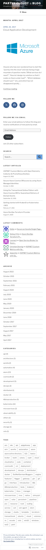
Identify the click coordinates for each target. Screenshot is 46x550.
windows (35, 520)
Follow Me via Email (14, 117)
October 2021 (8, 276)
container (27, 462)
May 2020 (7, 304)
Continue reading (10, 89)
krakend (30, 487)
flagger (17, 479)
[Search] (39, 157)
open (7, 500)
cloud (36, 458)
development (8, 381)
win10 (26, 520)
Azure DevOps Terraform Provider (16, 212)
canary (22, 458)
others (6, 418)
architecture (8, 358)
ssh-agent (23, 508)
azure (5, 372)
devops (6, 386)
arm (6, 449)
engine (38, 474)
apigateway (25, 445)
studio (16, 512)
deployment (25, 466)
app (34, 445)
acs (6, 445)
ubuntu (21, 516)
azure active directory (13, 454)
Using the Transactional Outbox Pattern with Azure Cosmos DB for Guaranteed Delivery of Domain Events (21, 193)
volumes (37, 516)
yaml (13, 525)
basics (32, 454)
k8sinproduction (9, 399)
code (19, 462)
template (25, 512)
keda (22, 487)
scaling (29, 504)
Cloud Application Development (19, 30)
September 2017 (10, 326)
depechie (13, 253)
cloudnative (9, 462)
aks (11, 445)
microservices (9, 409)
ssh (14, 508)
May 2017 (7, 336)
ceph (30, 458)
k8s (33, 483)
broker (7, 458)
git (39, 479)
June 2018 (7, 317)
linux (18, 491)
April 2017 (7, 340)
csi (17, 466)
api (4, 354)
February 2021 (9, 285)
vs (5, 520)
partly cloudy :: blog (22, 3)
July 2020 (7, 295)
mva (20, 495)
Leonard (13, 240)
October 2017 (8, 322)
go (6, 483)
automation (8, 368)
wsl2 (6, 525)
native (27, 495)
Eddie (12, 229)
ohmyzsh (36, 495)
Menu (24, 12)
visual (28, 516)
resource (13, 504)
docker (6, 395)
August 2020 (8, 290)
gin (33, 479)
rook (22, 504)
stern (32, 508)
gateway (26, 479)
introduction (24, 483)
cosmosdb (7, 377)
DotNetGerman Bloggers (23, 474)
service (7, 508)
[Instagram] (22, 105)
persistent (22, 500)
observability (8, 413)
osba (13, 500)
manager (26, 491)
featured (8, 479)
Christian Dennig (16, 247)
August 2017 (8, 331)
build (15, 458)
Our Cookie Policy (9, 541)
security (6, 422)
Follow (8, 137)
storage (6, 427)
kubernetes (8, 404)
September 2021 (10, 281)
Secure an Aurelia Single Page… (29, 229)
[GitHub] (14, 105)
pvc (6, 504)
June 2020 (7, 299)
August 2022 (8, 272)
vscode (12, 520)
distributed (7, 390)
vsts (5, 431)
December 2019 (9, 313)
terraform (36, 512)
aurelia (6, 363)
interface (13, 483)
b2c (26, 454)
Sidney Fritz (14, 234)
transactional (10, 516)
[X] (6, 105)
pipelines (33, 500)
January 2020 (8, 308)
